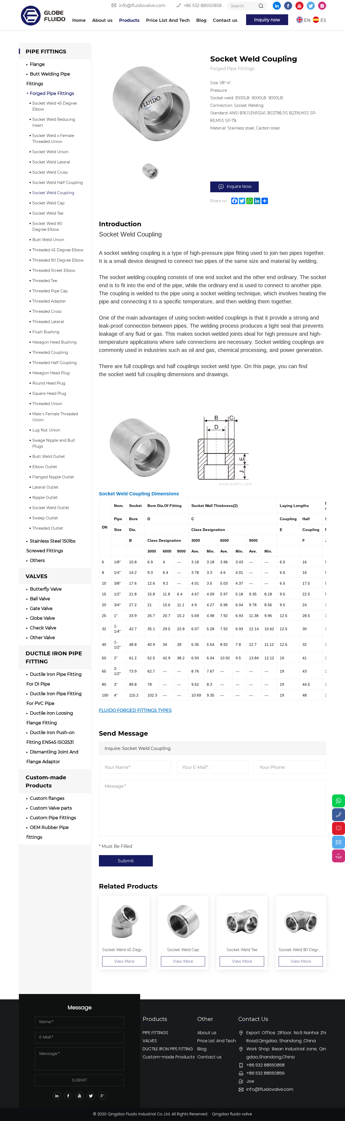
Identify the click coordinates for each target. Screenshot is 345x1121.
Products (129, 20)
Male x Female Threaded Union (55, 416)
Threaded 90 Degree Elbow (58, 260)
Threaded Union (47, 403)
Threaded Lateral (48, 321)
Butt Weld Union (48, 239)
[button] (292, 1005)
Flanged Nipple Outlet (53, 476)
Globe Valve (42, 618)
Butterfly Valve (46, 589)
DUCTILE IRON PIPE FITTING (54, 657)
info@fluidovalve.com (142, 5)
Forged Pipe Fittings (52, 93)
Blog (201, 20)
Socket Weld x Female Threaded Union (53, 138)
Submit (126, 860)
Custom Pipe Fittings (53, 817)
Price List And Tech (168, 20)
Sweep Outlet (45, 517)
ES (323, 20)
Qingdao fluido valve (232, 1114)
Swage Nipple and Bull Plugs (53, 443)
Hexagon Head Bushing (54, 342)
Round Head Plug (48, 383)
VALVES (36, 576)
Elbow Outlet (44, 466)
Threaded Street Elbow (53, 270)
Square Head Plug (49, 393)
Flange (37, 64)
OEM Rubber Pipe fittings (47, 832)
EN (307, 20)
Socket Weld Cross (50, 172)
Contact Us (292, 1113)
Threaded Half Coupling (54, 362)
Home (79, 20)
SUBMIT (79, 1080)
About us (102, 20)
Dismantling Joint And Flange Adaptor (52, 756)
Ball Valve (40, 598)
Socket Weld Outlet (50, 507)
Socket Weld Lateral (51, 161)
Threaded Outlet (47, 528)
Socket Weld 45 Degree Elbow (54, 106)
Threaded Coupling (50, 352)
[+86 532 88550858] (338, 814)
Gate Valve (41, 608)
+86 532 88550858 (202, 5)
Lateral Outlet (45, 487)
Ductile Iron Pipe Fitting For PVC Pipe (54, 698)
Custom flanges (47, 798)
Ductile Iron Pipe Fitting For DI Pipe (54, 679)
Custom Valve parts (51, 808)
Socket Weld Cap (48, 202)
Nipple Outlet (45, 497)
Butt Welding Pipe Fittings (48, 78)
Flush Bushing (46, 331)
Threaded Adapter (49, 301)
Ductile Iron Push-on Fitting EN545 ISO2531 (50, 737)
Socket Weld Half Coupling (57, 182)
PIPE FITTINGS (46, 51)
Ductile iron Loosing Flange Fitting (49, 717)
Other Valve (42, 637)
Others (37, 560)
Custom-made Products (46, 781)
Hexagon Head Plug (51, 372)
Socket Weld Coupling (53, 192)
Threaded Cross (46, 311)
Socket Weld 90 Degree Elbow (47, 226)
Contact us (225, 20)
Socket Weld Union (50, 151)
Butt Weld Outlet (48, 456)
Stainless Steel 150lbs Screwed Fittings (50, 545)
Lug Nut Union (46, 430)
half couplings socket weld (198, 366)
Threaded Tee (44, 280)
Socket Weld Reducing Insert (53, 122)
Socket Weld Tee (47, 213)
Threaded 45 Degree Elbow (57, 249)
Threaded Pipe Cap (50, 290)
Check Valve (43, 627)
